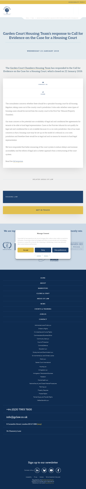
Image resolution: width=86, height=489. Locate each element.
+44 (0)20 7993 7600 (76, 10)
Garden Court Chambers (7, 10)
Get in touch (43, 210)
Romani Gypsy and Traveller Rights (43, 397)
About (43, 283)
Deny (43, 250)
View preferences (60, 250)
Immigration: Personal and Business (43, 373)
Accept (25, 250)
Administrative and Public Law (43, 325)
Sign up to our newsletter (43, 462)
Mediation (43, 377)
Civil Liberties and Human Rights (43, 332)
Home (43, 278)
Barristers (43, 288)
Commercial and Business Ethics (43, 335)
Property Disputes (43, 390)
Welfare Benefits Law (43, 400)
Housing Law (12, 197)
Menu (81, 10)
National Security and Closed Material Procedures (43, 383)
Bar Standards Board (47, 480)
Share (43, 94)
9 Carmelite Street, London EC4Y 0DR (24, 424)
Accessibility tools (77, 2)
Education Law (43, 349)
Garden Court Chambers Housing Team (30, 68)
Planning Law (43, 387)
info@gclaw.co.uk (16, 417)
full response (18, 161)
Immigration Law (43, 370)
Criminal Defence (43, 345)
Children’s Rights (43, 328)
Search (71, 10)
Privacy (46, 255)
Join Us (43, 314)
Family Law (43, 359)
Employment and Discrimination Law (43, 352)
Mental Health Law (43, 380)
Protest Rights (43, 393)
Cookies (39, 255)
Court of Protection (43, 342)
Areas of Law (43, 299)
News (43, 304)
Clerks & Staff (43, 293)
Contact (43, 319)
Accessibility (29, 477)
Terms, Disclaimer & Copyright (53, 477)
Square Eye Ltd (49, 483)
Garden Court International (43, 362)
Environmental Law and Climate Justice (43, 355)
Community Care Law (43, 339)
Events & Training (43, 309)
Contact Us (43, 84)
